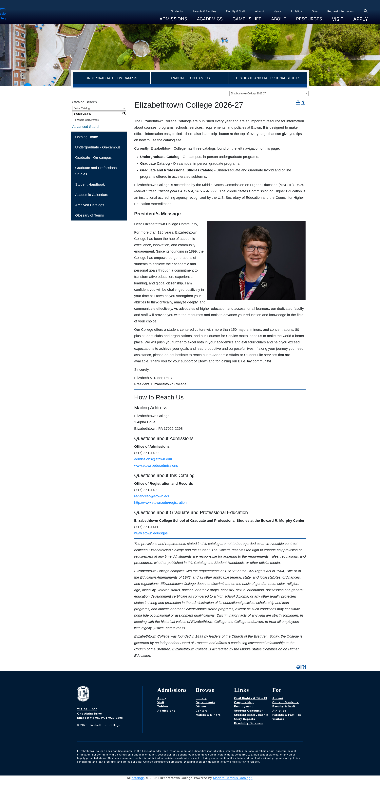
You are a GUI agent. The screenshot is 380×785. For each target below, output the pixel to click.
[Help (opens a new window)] (303, 102)
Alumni (259, 11)
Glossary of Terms (89, 215)
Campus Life (247, 18)
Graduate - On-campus (189, 78)
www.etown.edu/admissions (156, 466)
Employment (243, 706)
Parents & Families (204, 11)
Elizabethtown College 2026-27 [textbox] (248, 93)
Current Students (285, 702)
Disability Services (248, 723)
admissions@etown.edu (153, 459)
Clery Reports (244, 718)
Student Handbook (90, 184)
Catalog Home (86, 137)
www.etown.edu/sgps (151, 533)
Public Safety (303, 24)
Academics (210, 18)
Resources (309, 18)
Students (177, 11)
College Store (240, 24)
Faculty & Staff (235, 11)
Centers (202, 710)
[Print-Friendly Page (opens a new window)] (298, 102)
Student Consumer (248, 710)
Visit (337, 19)
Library (201, 698)
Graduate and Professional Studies (268, 78)
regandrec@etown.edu (152, 496)
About (278, 18)
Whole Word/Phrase (88, 120)
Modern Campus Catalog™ (233, 778)
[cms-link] (84, 694)
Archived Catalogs (89, 205)
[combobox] (269, 93)
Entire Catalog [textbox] (81, 108)
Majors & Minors (208, 714)
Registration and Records (212, 24)
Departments (205, 702)
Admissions (173, 18)
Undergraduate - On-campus (111, 78)
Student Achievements (251, 714)
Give (314, 11)
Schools (201, 24)
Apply (360, 19)
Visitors (278, 718)
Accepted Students (170, 24)
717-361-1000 (87, 709)
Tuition (162, 706)
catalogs (138, 778)
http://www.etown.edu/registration (160, 503)
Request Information (340, 11)
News (277, 11)
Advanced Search (86, 127)
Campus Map (244, 702)
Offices (201, 706)
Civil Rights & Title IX (250, 698)
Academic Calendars (91, 195)
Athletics (296, 11)
